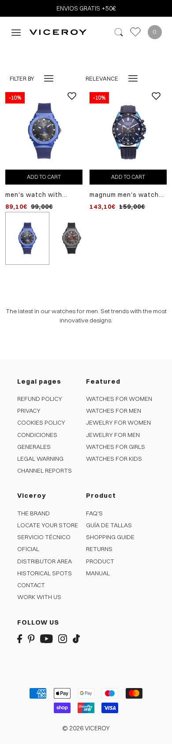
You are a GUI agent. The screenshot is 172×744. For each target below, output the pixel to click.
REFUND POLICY (39, 398)
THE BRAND (33, 513)
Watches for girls (115, 446)
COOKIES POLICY (41, 422)
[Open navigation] (16, 32)
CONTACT (31, 585)
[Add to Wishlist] (71, 102)
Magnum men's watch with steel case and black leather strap (124, 195)
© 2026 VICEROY (86, 728)
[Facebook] (19, 638)
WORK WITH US (39, 596)
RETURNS (99, 548)
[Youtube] (46, 638)
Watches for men (113, 410)
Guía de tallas (109, 525)
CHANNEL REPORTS (44, 470)
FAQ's (94, 513)
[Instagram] (62, 638)
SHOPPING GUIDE (110, 536)
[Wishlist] (135, 32)
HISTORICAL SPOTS (44, 573)
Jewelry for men (113, 434)
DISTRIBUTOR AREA (44, 561)
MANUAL (98, 573)
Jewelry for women (118, 422)
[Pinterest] (31, 638)
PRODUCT (100, 561)
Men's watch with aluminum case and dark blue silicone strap (43, 195)
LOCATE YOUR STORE (47, 525)
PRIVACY (29, 410)
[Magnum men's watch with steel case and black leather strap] (128, 130)
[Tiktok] (76, 638)
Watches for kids (114, 458)
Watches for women (119, 398)
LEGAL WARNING (40, 458)
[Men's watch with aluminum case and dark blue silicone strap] (43, 130)
